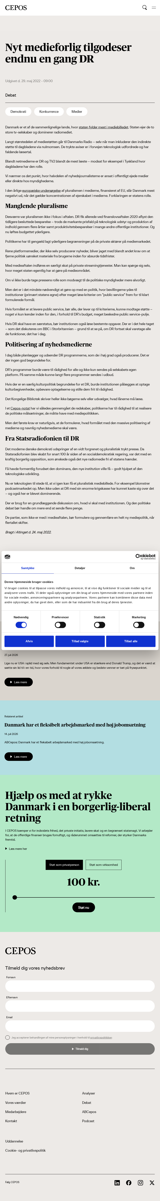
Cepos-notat (20, 408)
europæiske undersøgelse (41, 190)
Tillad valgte (80, 641)
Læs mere (20, 682)
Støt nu (83, 907)
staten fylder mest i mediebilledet (103, 127)
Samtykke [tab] (28, 568)
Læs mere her (18, 849)
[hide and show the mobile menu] (154, 8)
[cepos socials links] (117, 1183)
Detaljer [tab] (80, 568)
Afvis (29, 641)
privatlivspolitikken (101, 1037)
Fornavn (10, 977)
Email (9, 1017)
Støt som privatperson (64, 865)
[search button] (144, 7)
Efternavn (12, 997)
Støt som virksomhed (103, 865)
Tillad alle (130, 641)
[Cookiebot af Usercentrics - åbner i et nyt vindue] (138, 557)
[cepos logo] (20, 950)
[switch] (60, 625)
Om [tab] (132, 568)
